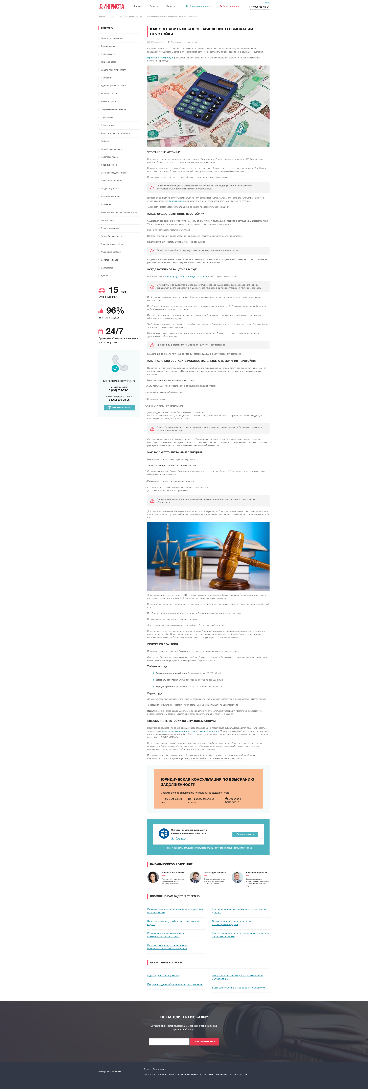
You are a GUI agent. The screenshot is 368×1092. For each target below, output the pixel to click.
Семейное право (109, 46)
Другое (104, 276)
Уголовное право (109, 94)
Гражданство (107, 125)
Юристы (170, 6)
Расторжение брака (110, 197)
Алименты (106, 205)
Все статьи (149, 1074)
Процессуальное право (112, 244)
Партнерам (221, 1074)
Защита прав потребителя (113, 70)
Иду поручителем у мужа (163, 976)
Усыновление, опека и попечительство (119, 213)
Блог (112, 17)
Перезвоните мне (204, 1042)
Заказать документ (200, 6)
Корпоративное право (111, 149)
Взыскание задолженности (130, 17)
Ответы (137, 6)
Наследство (107, 78)
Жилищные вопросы (111, 252)
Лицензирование (109, 165)
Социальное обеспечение (113, 110)
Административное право (113, 86)
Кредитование (108, 220)
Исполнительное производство (116, 133)
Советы (154, 6)
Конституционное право (112, 38)
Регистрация (159, 1069)
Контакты (208, 1074)
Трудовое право (108, 62)
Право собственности (111, 181)
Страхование (107, 117)
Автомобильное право (111, 236)
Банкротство (107, 268)
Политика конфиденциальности (185, 1074)
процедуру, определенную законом (185, 277)
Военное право (108, 102)
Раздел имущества (110, 189)
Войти (147, 1069)
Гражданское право (110, 228)
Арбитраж (106, 141)
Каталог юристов (238, 1074)
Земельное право (109, 260)
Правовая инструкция (160, 58)
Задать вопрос (231, 6)
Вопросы (162, 1074)
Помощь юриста (245, 834)
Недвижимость (108, 54)
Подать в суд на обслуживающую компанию (175, 985)
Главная (101, 17)
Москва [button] (267, 3)
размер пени (176, 201)
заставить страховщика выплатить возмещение (190, 731)
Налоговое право (109, 157)
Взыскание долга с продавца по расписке (239, 988)
